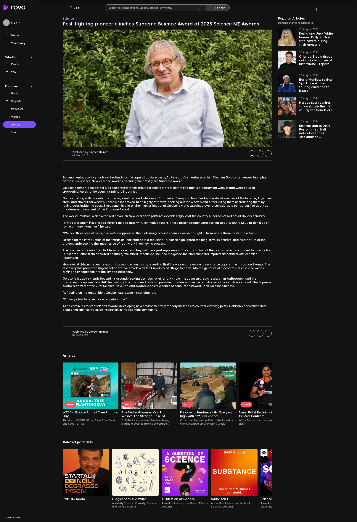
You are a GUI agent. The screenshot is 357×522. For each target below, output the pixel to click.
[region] (167, 394)
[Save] (252, 153)
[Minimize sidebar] (38, 6)
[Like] (260, 153)
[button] (305, 37)
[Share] (268, 153)
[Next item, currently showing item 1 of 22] (269, 357)
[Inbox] (317, 8)
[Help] (328, 8)
